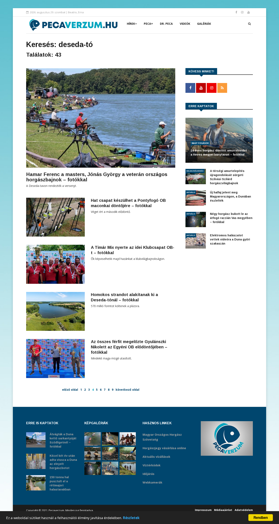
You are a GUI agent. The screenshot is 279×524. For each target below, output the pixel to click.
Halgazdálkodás (194, 171)
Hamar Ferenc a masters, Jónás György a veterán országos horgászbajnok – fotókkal (96, 177)
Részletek (131, 517)
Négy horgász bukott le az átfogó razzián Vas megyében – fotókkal (231, 218)
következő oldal (127, 390)
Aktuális (190, 192)
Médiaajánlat (223, 510)
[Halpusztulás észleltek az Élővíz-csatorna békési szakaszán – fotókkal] (127, 453)
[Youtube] (248, 12)
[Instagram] (242, 12)
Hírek (131, 24)
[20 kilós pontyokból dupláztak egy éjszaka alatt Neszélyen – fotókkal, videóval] (92, 453)
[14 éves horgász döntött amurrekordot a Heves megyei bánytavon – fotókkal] (110, 468)
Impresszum (203, 510)
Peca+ (148, 24)
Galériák (204, 24)
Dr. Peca (166, 24)
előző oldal (70, 390)
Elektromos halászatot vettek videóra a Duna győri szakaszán (230, 239)
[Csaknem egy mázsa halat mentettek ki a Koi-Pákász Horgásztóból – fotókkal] (127, 468)
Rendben (260, 517)
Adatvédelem (244, 510)
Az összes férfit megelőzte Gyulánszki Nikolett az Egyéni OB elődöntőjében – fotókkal (129, 347)
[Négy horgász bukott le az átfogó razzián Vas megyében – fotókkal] (92, 468)
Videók (185, 24)
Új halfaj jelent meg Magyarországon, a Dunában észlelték (230, 196)
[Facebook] (236, 12)
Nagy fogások (200, 143)
